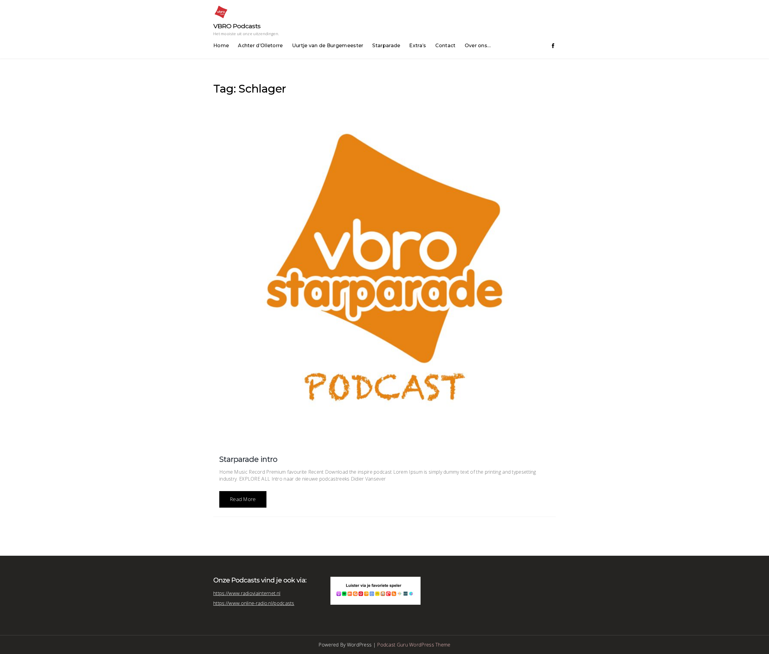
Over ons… (478, 45)
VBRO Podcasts (236, 26)
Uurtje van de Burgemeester (327, 45)
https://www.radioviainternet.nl (246, 593)
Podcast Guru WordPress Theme (413, 644)
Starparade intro (248, 459)
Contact (445, 45)
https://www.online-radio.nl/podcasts (253, 603)
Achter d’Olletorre (260, 45)
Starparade (386, 45)
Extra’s (417, 45)
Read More (243, 499)
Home (221, 45)
